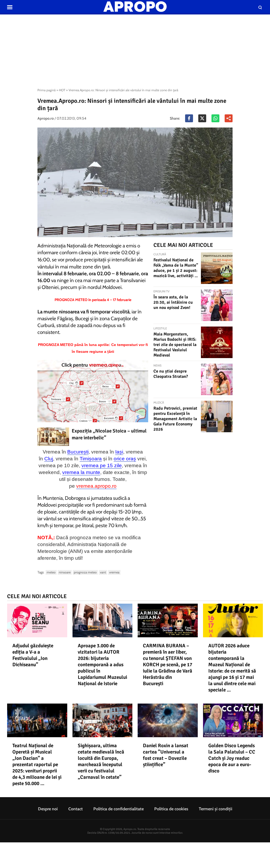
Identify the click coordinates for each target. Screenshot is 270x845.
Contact (75, 808)
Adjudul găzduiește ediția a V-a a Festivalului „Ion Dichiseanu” (32, 655)
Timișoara (91, 458)
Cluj (48, 458)
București (78, 452)
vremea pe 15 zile (101, 465)
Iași (119, 452)
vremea (114, 572)
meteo (51, 572)
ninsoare (65, 572)
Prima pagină (46, 90)
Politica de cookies (171, 808)
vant (103, 572)
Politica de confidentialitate (118, 808)
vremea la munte (81, 472)
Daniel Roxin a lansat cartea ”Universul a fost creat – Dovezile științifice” (165, 755)
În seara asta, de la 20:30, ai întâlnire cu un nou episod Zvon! (173, 302)
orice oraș (125, 458)
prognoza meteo (85, 572)
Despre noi (48, 808)
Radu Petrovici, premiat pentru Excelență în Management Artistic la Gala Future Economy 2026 (175, 419)
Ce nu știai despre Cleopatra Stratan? (170, 374)
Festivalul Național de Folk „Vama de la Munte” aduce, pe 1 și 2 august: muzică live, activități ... (175, 267)
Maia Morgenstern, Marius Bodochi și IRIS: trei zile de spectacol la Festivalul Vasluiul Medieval (174, 345)
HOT (62, 90)
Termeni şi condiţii (215, 808)
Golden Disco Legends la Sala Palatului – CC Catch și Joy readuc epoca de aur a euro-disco (231, 758)
